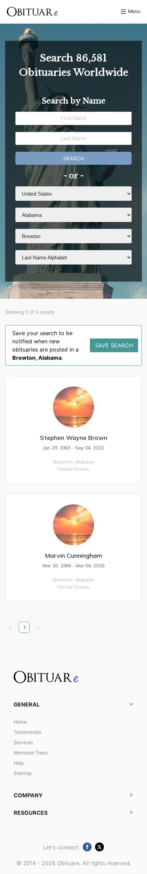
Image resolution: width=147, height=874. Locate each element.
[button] (73, 704)
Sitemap (23, 773)
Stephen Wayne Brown (73, 438)
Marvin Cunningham (73, 555)
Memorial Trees (31, 752)
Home (20, 722)
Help (19, 763)
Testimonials (27, 732)
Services (23, 742)
